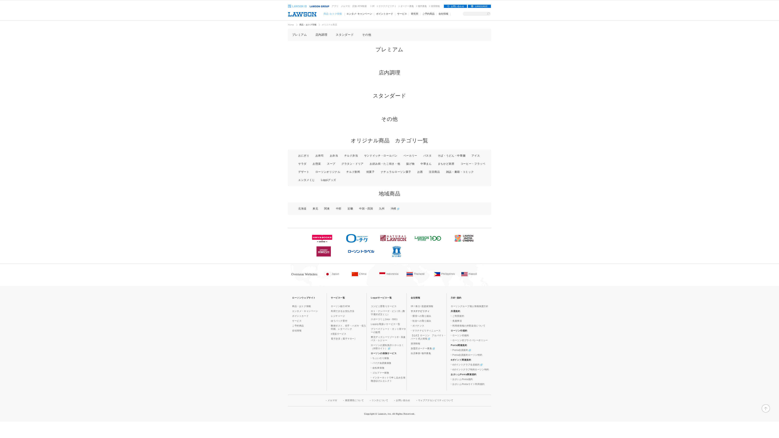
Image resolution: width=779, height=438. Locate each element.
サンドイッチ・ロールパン (380, 155)
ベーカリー (410, 155)
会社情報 (296, 330)
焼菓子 (370, 171)
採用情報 (435, 6)
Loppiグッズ (328, 179)
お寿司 (319, 155)
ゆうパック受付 (339, 321)
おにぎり (303, 155)
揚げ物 (410, 163)
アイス (475, 155)
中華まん (426, 163)
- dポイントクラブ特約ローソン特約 (470, 369)
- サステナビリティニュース (426, 330)
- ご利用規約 (457, 316)
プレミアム (299, 34)
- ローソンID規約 (460, 335)
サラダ (302, 163)
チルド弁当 (351, 155)
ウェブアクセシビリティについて (435, 400)
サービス (296, 321)
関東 (327, 208)
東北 (315, 208)
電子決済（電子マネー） (344, 338)
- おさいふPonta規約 (462, 379)
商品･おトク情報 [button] (333, 13)
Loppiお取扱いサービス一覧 (385, 324)
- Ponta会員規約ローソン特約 (466, 355)
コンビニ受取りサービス (384, 306)
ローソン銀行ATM (340, 306)
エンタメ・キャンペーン (305, 311)
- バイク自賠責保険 (381, 363)
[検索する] (488, 14)
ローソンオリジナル (327, 171)
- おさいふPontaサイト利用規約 (468, 384)
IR (373, 6)
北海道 (302, 208)
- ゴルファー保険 (380, 372)
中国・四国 (366, 208)
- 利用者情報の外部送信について (468, 325)
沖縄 (394, 208)
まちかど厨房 (446, 163)
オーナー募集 (407, 6)
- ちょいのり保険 (380, 358)
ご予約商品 (298, 325)
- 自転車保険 (377, 368)
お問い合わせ (457, 6)
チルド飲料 (353, 171)
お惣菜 (317, 163)
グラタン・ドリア (352, 163)
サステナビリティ (387, 6)
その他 (366, 34)
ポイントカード (300, 316)
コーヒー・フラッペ (473, 163)
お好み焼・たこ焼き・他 (385, 163)
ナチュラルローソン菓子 (396, 171)
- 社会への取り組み (421, 321)
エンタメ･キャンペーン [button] (359, 13)
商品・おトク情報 (308, 25)
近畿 (350, 208)
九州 (381, 208)
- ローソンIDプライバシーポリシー (469, 340)
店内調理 (321, 34)
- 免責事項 (456, 321)
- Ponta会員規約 (460, 350)
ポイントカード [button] (384, 13)
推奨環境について (354, 400)
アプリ (335, 6)
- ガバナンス (417, 325)
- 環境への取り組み (421, 316)
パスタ (427, 155)
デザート (303, 171)
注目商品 (434, 171)
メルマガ (345, 6)
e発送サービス (338, 334)
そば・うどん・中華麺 (452, 155)
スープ (331, 163)
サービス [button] (402, 13)
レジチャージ (338, 316)
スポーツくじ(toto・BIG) (384, 319)
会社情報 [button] (443, 13)
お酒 (420, 171)
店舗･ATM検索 (359, 6)
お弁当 (334, 155)
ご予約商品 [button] (428, 13)
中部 (338, 208)
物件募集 (422, 6)
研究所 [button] (414, 13)
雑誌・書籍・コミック (460, 171)
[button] (766, 411)
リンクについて (380, 400)
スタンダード (345, 34)
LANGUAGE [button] (481, 6)
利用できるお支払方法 (342, 311)
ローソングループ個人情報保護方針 (469, 306)
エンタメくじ (306, 179)
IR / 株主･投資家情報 (422, 306)
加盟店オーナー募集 (422, 348)
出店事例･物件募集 (421, 353)
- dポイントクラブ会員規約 (465, 364)
